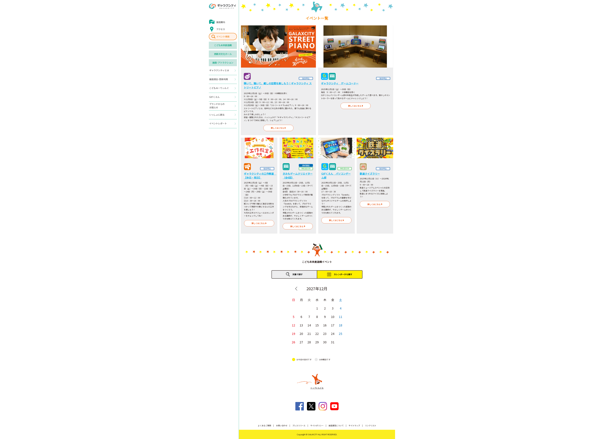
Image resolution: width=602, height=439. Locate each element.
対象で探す (298, 274)
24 (332, 333)
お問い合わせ (281, 425)
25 (340, 333)
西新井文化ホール (223, 54)
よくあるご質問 (264, 425)
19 (293, 333)
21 (309, 333)
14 (309, 325)
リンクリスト (370, 425)
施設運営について (336, 425)
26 (293, 342)
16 (325, 325)
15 (317, 325)
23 (325, 333)
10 (332, 317)
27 (301, 342)
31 (332, 342)
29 (317, 342)
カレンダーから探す (343, 274)
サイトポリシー (317, 425)
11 (340, 317)
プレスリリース (298, 425)
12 (293, 325)
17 (332, 325)
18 (340, 325)
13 (301, 325)
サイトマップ (354, 425)
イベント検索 (223, 36)
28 (309, 342)
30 (325, 342)
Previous (296, 289)
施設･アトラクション (222, 62)
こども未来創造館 (223, 45)
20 (301, 333)
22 (317, 333)
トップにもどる (317, 387)
